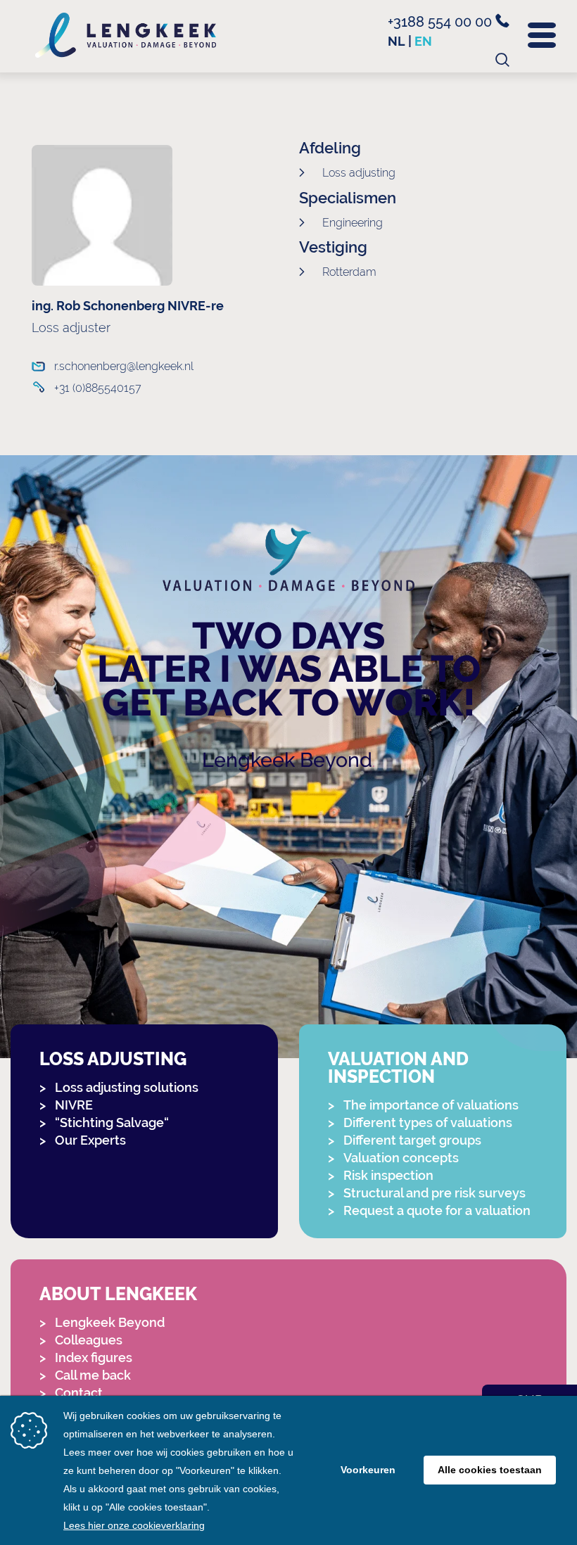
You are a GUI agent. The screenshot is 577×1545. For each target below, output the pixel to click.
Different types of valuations (427, 1122)
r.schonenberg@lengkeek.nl (124, 366)
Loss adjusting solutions (126, 1087)
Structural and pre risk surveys (434, 1192)
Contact (79, 1392)
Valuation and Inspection (398, 1068)
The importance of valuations (431, 1105)
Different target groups (412, 1140)
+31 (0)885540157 (97, 388)
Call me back (93, 1375)
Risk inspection (388, 1175)
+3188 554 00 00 (441, 21)
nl (396, 41)
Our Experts (90, 1140)
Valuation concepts (401, 1157)
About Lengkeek (118, 1294)
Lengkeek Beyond (287, 760)
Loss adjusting (112, 1059)
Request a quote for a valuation (437, 1210)
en (423, 41)
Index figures (93, 1357)
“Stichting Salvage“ (112, 1122)
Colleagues (88, 1340)
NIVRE (74, 1105)
